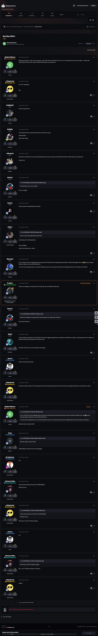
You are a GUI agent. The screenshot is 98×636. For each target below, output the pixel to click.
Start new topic (91, 50)
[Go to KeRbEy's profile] (10, 137)
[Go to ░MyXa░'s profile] (10, 234)
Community (8, 15)
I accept (89, 633)
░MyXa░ (10, 227)
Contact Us (3, 625)
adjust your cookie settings (47, 634)
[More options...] (94, 57)
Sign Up (93, 5)
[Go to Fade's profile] (10, 440)
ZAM (42, 15)
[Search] (78, 15)
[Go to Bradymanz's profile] (10, 464)
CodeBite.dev (10, 627)
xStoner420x (10, 481)
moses (10, 358)
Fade (10, 433)
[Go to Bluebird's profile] (10, 266)
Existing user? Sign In (82, 5)
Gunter (10, 177)
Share (81, 43)
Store (20, 15)
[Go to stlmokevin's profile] (10, 89)
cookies (12, 634)
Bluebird (10, 259)
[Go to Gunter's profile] (10, 186)
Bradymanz (10, 457)
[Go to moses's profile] (10, 366)
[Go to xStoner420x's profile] (10, 488)
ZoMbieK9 (10, 105)
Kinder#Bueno (12, 42)
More (61, 14)
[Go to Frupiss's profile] (10, 290)
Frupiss (10, 283)
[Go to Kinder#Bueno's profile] (4, 43)
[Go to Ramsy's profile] (10, 210)
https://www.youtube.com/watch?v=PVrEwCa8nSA (32, 484)
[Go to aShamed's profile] (10, 161)
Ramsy (10, 203)
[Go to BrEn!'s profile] (10, 342)
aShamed (9, 153)
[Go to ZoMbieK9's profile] (10, 113)
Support (31, 15)
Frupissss (38, 313)
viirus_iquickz (22, 602)
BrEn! (10, 334)
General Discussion (19, 44)
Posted (23, 57)
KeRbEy (10, 129)
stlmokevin (10, 81)
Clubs (52, 15)
